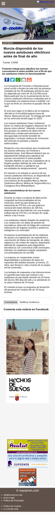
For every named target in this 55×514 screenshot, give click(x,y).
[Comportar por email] (23, 80)
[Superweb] (27, 467)
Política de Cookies (12, 506)
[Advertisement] (27, 421)
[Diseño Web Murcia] (27, 452)
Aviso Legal (9, 497)
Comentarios (10, 302)
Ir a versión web (11, 509)
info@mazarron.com (13, 495)
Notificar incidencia (29, 302)
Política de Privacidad (13, 500)
